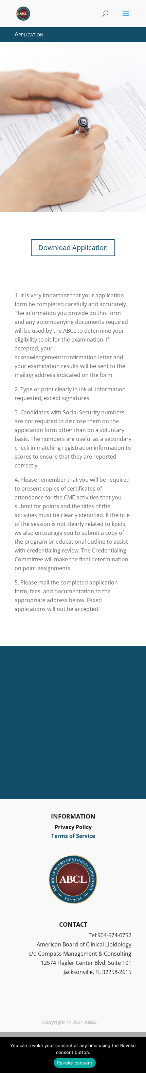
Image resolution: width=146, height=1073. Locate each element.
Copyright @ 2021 (69, 1022)
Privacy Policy (73, 827)
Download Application (73, 247)
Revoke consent (75, 1063)
